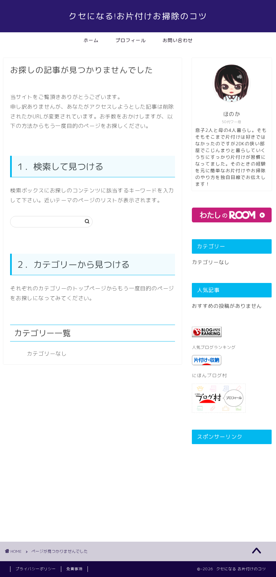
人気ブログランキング (214, 347)
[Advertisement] (232, 482)
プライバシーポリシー (35, 569)
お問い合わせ (178, 40)
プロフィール (130, 40)
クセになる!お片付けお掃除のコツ (138, 16)
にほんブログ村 (209, 375)
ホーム (91, 40)
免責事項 (74, 569)
